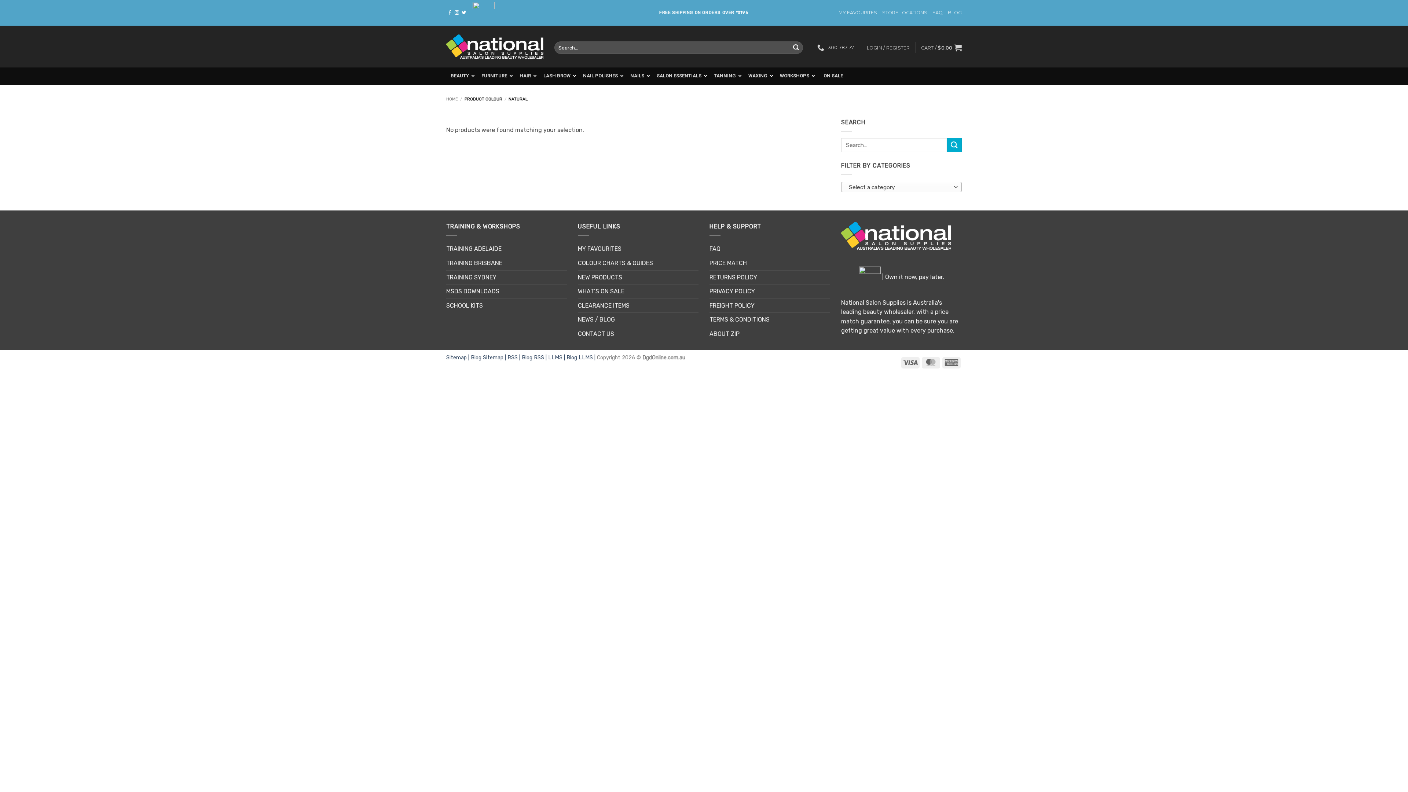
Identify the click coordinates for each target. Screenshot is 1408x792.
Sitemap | (458, 358)
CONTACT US (596, 333)
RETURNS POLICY (733, 277)
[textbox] (900, 187)
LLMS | (557, 358)
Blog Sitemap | (489, 358)
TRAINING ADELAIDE (474, 248)
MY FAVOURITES (858, 12)
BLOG (955, 12)
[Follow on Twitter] (464, 12)
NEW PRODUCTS (600, 277)
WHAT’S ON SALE (601, 291)
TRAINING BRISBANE (474, 263)
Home (452, 99)
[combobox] (901, 187)
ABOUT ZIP (725, 333)
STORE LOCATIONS (904, 12)
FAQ (937, 12)
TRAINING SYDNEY (471, 277)
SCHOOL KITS (464, 305)
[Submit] (796, 47)
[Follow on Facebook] (450, 12)
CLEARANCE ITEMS (604, 305)
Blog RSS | (535, 358)
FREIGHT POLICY (732, 305)
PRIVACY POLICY (732, 291)
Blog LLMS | (581, 358)
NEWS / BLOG (596, 319)
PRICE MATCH (728, 263)
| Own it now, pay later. (912, 277)
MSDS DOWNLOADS (472, 291)
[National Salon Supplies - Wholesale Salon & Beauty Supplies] (494, 47)
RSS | (514, 358)
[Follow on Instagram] (457, 12)
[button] (941, 48)
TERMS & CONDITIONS (740, 319)
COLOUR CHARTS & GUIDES (615, 263)
